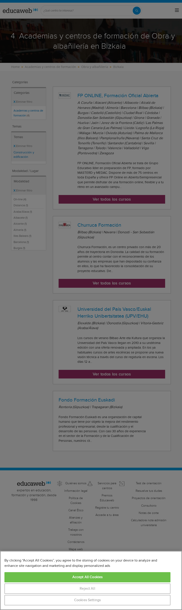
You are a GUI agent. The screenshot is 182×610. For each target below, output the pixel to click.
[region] (91, 580)
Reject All (87, 589)
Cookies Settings (87, 600)
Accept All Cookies (87, 577)
